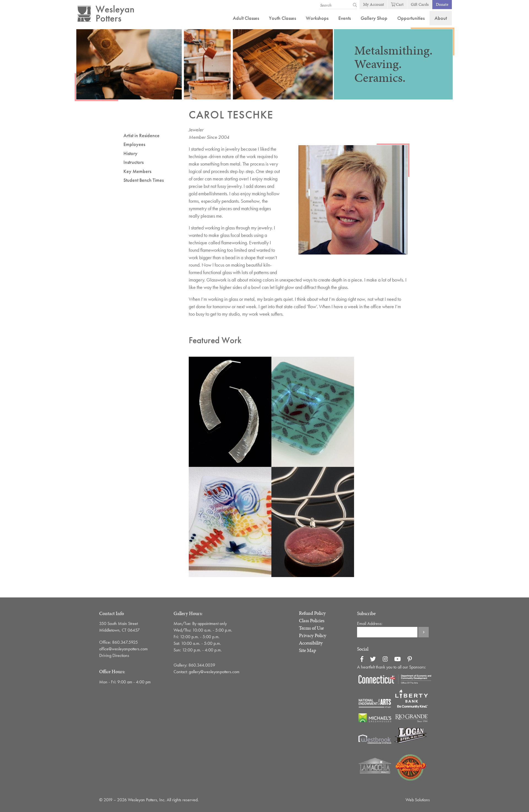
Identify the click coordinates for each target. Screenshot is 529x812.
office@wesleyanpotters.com (123, 649)
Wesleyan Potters (115, 14)
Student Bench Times (143, 180)
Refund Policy (312, 613)
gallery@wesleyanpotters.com (216, 672)
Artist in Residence (141, 135)
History (130, 153)
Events (344, 18)
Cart (400, 4)
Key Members (137, 171)
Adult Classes (246, 18)
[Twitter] (373, 660)
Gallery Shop (374, 18)
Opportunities (411, 18)
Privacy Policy (312, 635)
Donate (442, 4)
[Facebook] (361, 660)
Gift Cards (420, 4)
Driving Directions (114, 655)
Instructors (133, 162)
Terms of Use (311, 628)
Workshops (317, 18)
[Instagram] (385, 660)
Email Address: (369, 623)
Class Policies (311, 620)
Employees (134, 144)
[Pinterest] (409, 660)
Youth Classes (282, 18)
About (440, 18)
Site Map (307, 650)
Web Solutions (418, 800)
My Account (373, 4)
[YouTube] (397, 660)
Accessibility (311, 642)
